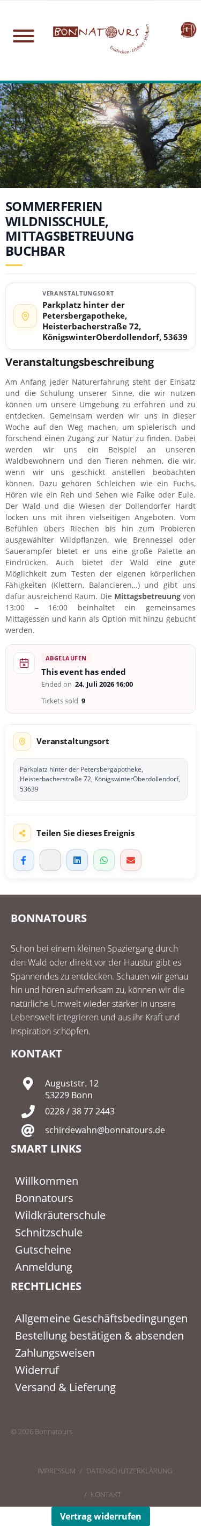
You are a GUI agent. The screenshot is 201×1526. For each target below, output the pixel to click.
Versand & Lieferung (65, 1387)
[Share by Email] (131, 860)
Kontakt (106, 1494)
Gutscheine (43, 1249)
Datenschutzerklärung (129, 1470)
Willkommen (46, 1181)
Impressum (57, 1470)
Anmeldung (43, 1266)
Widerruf (37, 1370)
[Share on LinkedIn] (77, 860)
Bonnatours (44, 1198)
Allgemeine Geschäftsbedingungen (101, 1318)
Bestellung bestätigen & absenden (99, 1335)
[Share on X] (50, 860)
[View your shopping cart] (189, 29)
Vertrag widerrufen (101, 1516)
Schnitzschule (49, 1232)
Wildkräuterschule (60, 1215)
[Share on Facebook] (23, 860)
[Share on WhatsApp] (104, 860)
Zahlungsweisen (55, 1352)
